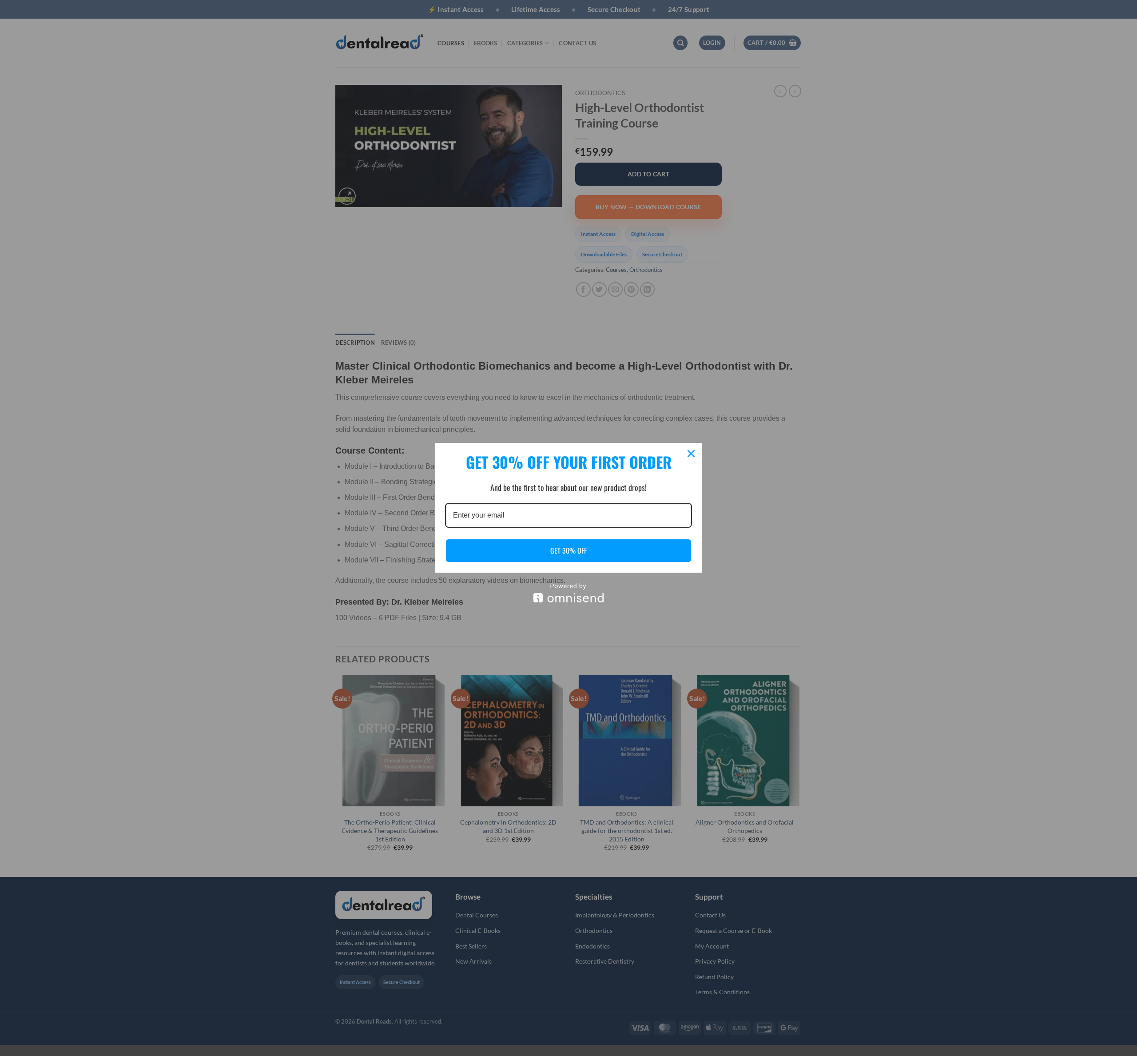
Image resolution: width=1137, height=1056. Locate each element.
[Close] (691, 453)
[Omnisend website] (568, 593)
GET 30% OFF (568, 550)
